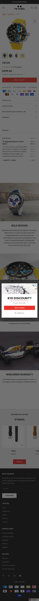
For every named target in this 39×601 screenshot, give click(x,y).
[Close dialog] (35, 285)
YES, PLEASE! (19, 308)
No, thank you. (19, 313)
